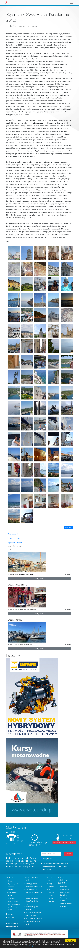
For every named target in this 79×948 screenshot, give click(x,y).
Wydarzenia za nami (15, 543)
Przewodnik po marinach (34, 918)
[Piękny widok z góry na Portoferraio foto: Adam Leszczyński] (13, 515)
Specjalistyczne (65, 892)
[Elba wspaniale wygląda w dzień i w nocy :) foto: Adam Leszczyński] (39, 453)
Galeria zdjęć (12, 892)
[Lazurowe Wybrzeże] (27, 562)
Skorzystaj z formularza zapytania (64, 842)
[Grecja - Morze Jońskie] (27, 597)
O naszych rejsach (51, 892)
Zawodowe (64, 895)
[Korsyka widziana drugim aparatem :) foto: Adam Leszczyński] (39, 391)
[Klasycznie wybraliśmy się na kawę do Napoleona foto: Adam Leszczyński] (26, 500)
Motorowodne (64, 889)
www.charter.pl (13, 923)
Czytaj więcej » (39, 578)
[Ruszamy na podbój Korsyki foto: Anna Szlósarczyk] (39, 330)
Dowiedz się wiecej (26, 946)
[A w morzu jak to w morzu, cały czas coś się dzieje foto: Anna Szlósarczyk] (52, 422)
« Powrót (68, 528)
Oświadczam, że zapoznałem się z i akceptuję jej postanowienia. (54, 866)
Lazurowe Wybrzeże (28, 574)
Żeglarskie (63, 886)
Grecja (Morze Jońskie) (17, 584)
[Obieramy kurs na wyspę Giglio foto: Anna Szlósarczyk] (52, 283)
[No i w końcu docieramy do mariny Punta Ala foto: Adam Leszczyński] (26, 283)
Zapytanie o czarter (32, 898)
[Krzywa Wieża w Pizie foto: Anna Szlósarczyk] (26, 252)
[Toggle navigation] (71, 3)
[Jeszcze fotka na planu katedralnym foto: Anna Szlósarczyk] (52, 268)
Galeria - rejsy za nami (51, 901)
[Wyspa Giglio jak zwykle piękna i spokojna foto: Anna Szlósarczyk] (39, 299)
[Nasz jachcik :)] (39, 283)
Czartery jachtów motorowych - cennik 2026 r (34, 892)
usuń (50, 859)
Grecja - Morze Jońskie (29, 609)
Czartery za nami (14, 538)
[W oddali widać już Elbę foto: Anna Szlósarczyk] (13, 453)
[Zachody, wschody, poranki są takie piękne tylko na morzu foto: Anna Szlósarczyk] (26, 422)
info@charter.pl (13, 926)
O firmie (10, 881)
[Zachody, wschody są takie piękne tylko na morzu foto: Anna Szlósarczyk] (13, 422)
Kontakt (10, 889)
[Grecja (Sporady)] (27, 632)
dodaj (44, 859)
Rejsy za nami (13, 534)
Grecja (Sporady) (15, 619)
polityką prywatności (48, 866)
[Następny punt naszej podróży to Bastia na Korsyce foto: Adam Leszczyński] (52, 314)
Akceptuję (70, 941)
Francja (11, 549)
